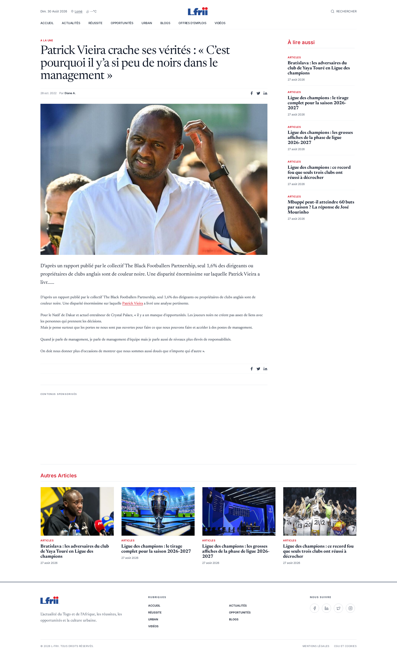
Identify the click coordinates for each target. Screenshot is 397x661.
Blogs (165, 23)
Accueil (47, 23)
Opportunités (122, 23)
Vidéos (220, 23)
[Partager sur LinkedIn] (265, 93)
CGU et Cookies (345, 646)
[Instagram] (350, 608)
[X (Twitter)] (338, 608)
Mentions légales (316, 646)
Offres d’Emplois (192, 23)
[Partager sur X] (258, 93)
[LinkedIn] (326, 608)
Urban (147, 23)
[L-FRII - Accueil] (198, 11)
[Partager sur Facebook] (252, 93)
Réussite (95, 23)
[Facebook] (314, 608)
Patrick (132, 303)
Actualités (71, 23)
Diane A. (70, 93)
